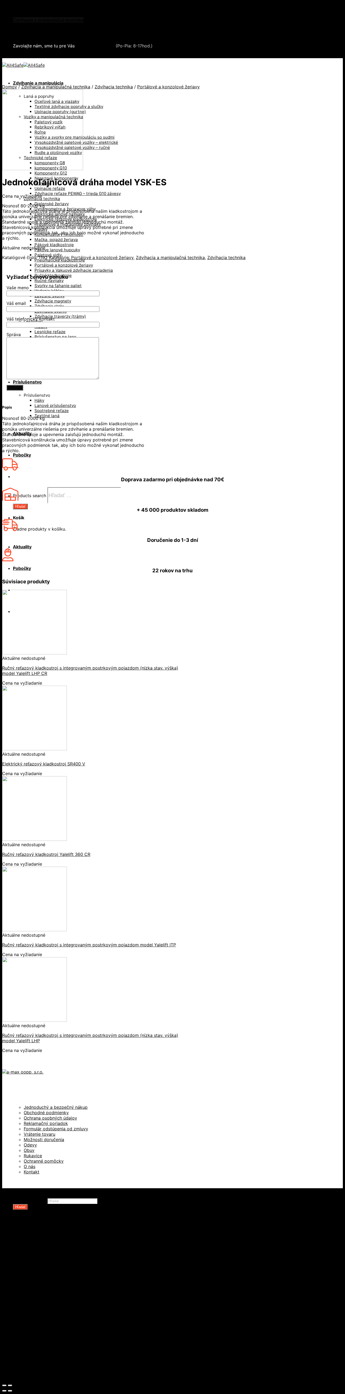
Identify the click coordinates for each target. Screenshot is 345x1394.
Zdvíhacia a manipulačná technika (48, 20)
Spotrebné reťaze (51, 410)
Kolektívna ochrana (44, 1320)
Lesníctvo (34, 1304)
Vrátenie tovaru (39, 1134)
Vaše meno (17, 287)
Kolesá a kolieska (42, 1255)
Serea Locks (26, 36)
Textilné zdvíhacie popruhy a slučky (61, 1288)
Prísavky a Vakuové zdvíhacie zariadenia (73, 270)
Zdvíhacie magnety (52, 301)
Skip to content (18, 5)
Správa (13, 334)
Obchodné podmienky (46, 1112)
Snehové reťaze (30, 30)
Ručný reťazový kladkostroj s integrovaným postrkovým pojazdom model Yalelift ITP (89, 944)
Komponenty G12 (50, 173)
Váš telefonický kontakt (30, 319)
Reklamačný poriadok (46, 1123)
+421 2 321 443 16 (95, 45)
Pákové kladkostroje (54, 244)
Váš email (16, 303)
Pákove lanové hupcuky (57, 249)
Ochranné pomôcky (44, 1161)
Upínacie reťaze (49, 188)
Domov (9, 86)
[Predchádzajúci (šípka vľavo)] (4, 1391)
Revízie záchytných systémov (55, 1341)
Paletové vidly (48, 254)
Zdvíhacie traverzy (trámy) (60, 316)
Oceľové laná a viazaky (48, 1261)
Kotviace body (38, 1325)
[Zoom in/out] (10, 1385)
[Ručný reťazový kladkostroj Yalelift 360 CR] (34, 839)
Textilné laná (47, 415)
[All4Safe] (23, 65)
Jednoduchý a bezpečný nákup (56, 1107)
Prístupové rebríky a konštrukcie (58, 1331)
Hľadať (20, 506)
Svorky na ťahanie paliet (58, 285)
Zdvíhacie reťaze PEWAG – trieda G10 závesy (77, 193)
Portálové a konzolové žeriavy (63, 265)
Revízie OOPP (38, 1244)
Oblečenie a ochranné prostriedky (49, 14)
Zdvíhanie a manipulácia (38, 83)
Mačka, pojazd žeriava (56, 239)
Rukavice (33, 1155)
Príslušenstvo (27, 382)
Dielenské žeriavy (51, 203)
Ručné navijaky (49, 280)
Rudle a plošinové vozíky (49, 1271)
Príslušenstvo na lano (55, 336)
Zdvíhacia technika (114, 86)
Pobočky (22, 455)
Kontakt (31, 1172)
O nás (29, 1166)
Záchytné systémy (43, 1315)
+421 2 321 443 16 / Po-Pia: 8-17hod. (54, 55)
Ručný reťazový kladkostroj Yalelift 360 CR (46, 854)
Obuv (29, 1150)
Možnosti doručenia (44, 1139)
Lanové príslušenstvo (55, 405)
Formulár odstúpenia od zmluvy (56, 1128)
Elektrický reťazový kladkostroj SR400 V (43, 763)
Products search (29, 495)
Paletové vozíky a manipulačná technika (65, 1266)
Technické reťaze (42, 1282)
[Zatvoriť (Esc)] (4, 1385)
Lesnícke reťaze (49, 331)
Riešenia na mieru (42, 1336)
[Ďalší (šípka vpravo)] (10, 1391)
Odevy (30, 1145)
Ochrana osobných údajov (50, 1118)
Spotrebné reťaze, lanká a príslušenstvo (66, 1277)
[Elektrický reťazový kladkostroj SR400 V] (34, 748)
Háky (39, 400)
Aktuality (22, 546)
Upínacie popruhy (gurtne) (52, 1293)
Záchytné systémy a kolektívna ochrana (54, 25)
